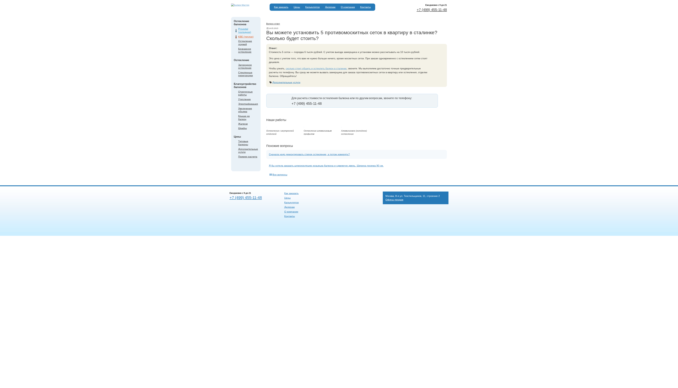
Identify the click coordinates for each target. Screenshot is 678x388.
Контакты (365, 7)
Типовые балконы (243, 143)
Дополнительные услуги (286, 82)
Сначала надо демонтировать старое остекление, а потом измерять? (309, 154)
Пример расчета (247, 156)
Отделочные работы (245, 93)
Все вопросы (279, 174)
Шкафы (242, 128)
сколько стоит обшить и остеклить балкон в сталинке (316, 68)
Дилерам (330, 7)
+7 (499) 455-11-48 (432, 10)
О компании (348, 7)
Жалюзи (243, 123)
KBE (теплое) (246, 36)
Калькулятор (312, 7)
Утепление (244, 99)
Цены (297, 7)
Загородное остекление (245, 66)
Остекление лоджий (245, 43)
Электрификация (248, 103)
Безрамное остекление (244, 50)
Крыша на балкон (244, 117)
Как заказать (281, 7)
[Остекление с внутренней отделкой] (266, 126)
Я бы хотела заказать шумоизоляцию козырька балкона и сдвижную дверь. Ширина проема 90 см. (326, 165)
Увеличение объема (245, 110)
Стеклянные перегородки (245, 74)
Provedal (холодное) (244, 30)
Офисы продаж (394, 199)
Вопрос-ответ (273, 24)
